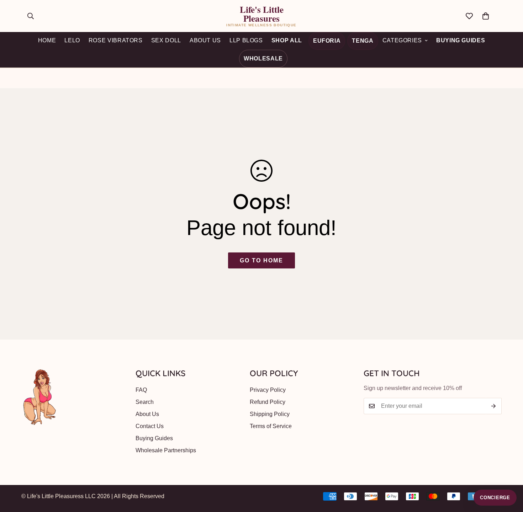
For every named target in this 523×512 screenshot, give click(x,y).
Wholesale (263, 58)
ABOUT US (205, 40)
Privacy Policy (268, 390)
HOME (47, 40)
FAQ (141, 390)
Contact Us (150, 426)
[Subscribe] (494, 406)
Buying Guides (460, 40)
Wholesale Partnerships (166, 450)
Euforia (326, 41)
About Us (147, 414)
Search (145, 402)
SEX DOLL (166, 40)
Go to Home (261, 260)
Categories (402, 40)
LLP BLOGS (246, 40)
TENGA (362, 41)
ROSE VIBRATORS (116, 40)
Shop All (286, 40)
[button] (485, 16)
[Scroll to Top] (509, 473)
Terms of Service (271, 426)
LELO (72, 40)
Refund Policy (267, 402)
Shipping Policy (270, 414)
